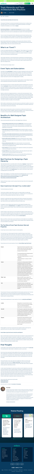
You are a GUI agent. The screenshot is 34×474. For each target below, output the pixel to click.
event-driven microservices (16, 29)
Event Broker (4, 452)
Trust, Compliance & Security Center (16, 460)
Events (14, 455)
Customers (14, 452)
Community (25, 457)
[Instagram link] (18, 467)
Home (1, 16)
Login (17, 3)
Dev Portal (25, 452)
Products (3, 448)
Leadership (14, 451)
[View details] (6, 416)
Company (14, 448)
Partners (14, 453)
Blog (3, 16)
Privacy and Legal (15, 457)
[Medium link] (21, 467)
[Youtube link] (17, 467)
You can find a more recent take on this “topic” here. (9, 19)
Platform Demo (27, 3)
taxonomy (24, 163)
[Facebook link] (12, 467)
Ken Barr (4, 12)
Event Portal (4, 453)
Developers (25, 448)
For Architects (7, 16)
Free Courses (26, 455)
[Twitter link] (15, 467)
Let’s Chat (21, 3)
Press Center (15, 456)
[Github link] (20, 467)
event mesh (31, 347)
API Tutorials (26, 451)
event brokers (9, 71)
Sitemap (21, 471)
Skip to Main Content (4, 2)
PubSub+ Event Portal (16, 362)
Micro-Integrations (5, 455)
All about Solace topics (4, 380)
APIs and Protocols (5, 456)
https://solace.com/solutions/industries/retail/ (8, 177)
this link (17, 25)
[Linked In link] (13, 467)
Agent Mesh (4, 451)
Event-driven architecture (5, 29)
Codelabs (25, 453)
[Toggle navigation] (32, 3)
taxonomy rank (14, 169)
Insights (3, 457)
